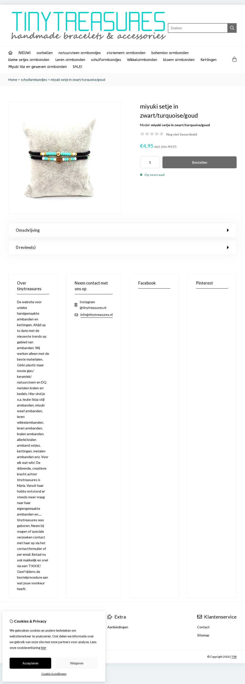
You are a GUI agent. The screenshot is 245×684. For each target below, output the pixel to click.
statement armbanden (126, 53)
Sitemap (203, 635)
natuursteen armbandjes (80, 53)
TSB (234, 656)
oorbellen (45, 53)
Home (12, 79)
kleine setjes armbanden (28, 60)
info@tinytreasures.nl (96, 314)
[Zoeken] (232, 28)
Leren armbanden (70, 60)
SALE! (77, 67)
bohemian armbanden (170, 53)
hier (43, 648)
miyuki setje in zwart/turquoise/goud (78, 79)
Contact (203, 627)
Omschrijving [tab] (28, 230)
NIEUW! (24, 53)
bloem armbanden (179, 60)
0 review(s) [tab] (26, 247)
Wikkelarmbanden (142, 60)
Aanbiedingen (117, 627)
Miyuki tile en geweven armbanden (37, 67)
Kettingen (208, 60)
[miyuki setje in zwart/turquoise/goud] (64, 213)
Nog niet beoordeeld (181, 134)
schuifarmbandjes (106, 60)
